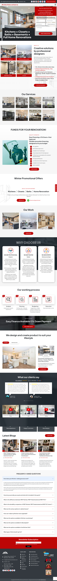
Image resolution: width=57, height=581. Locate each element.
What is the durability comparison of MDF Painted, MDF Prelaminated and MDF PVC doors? (28, 504)
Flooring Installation (34, 563)
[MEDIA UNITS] (9, 115)
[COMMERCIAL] (35, 115)
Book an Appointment (35, 200)
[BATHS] (35, 102)
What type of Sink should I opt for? (13, 532)
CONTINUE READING (40, 85)
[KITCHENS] (9, 102)
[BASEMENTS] (49, 115)
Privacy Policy (24, 566)
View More (28, 233)
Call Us (22, 200)
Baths (28, 191)
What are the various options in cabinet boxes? (16, 509)
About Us (23, 554)
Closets (21, 191)
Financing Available (51, 1)
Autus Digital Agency (42, 579)
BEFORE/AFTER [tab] (14, 342)
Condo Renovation (34, 556)
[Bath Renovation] (8, 69)
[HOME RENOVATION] (49, 102)
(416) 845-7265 (7, 561)
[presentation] (1, 18)
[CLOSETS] (22, 102)
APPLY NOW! (34, 169)
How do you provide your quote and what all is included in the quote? (22, 495)
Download (43, 369)
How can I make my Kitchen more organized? (15, 513)
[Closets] (24, 69)
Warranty (23, 564)
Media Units (24, 556)
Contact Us (24, 560)
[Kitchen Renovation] (8, 52)
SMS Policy (35, 544)
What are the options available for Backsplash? (16, 522)
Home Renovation (41, 191)
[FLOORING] (22, 115)
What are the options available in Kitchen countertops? (18, 518)
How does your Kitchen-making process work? (16, 478)
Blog (23, 562)
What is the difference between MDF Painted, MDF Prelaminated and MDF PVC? (25, 499)
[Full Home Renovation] (24, 52)
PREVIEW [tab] (5, 342)
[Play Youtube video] (10, 409)
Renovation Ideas (8, 457)
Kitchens (12, 191)
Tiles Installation (33, 559)
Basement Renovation (35, 565)
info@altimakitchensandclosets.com (11, 559)
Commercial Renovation (35, 561)
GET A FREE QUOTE (28, 326)
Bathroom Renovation (35, 557)
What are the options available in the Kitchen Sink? (17, 527)
